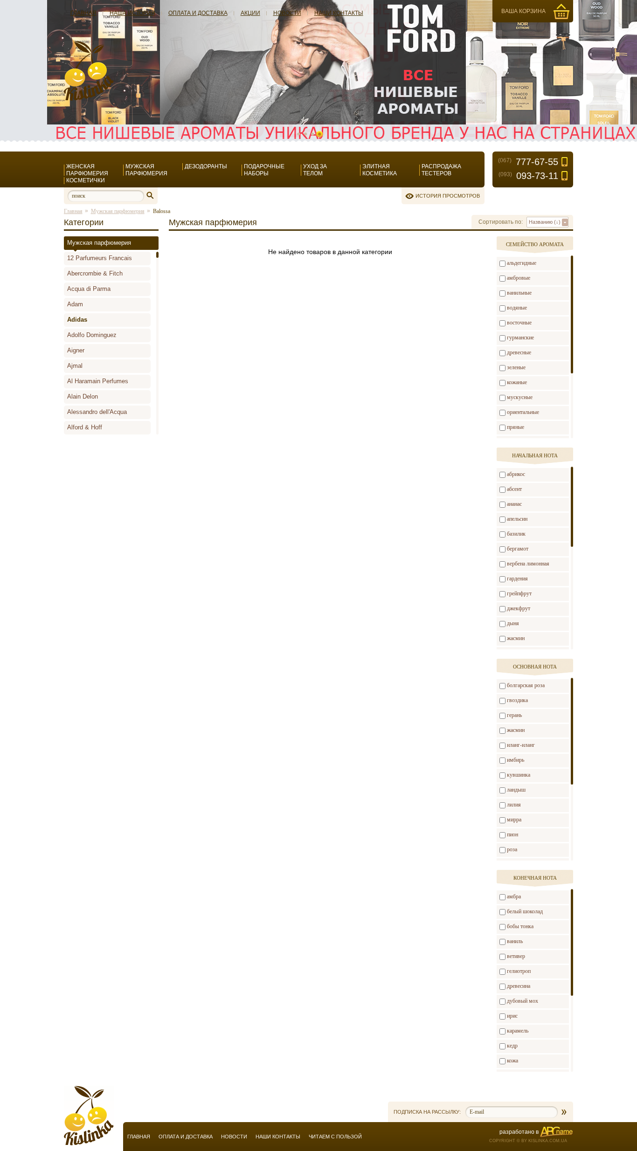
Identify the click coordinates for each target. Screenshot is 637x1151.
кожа (512, 1060)
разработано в (519, 1132)
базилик (516, 534)
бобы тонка (520, 926)
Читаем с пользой (335, 1136)
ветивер (516, 956)
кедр (512, 1045)
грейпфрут (519, 593)
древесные (519, 352)
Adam (75, 304)
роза (512, 849)
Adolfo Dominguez (92, 334)
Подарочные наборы (264, 170)
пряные (515, 427)
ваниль (515, 941)
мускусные (520, 397)
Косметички (85, 180)
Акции (250, 13)
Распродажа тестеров (441, 170)
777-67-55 (528, 162)
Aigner (75, 350)
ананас (514, 504)
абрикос (516, 474)
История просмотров (447, 196)
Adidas (77, 319)
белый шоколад (525, 911)
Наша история (132, 13)
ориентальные (523, 412)
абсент (514, 489)
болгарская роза (526, 685)
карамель (517, 1031)
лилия (514, 804)
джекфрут (518, 608)
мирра (514, 819)
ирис (512, 1016)
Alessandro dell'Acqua (97, 411)
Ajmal (75, 365)
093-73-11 (528, 176)
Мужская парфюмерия (146, 170)
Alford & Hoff (84, 427)
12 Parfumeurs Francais (99, 258)
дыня (513, 623)
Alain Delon (82, 396)
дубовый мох (522, 1001)
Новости (287, 13)
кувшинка (518, 775)
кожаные (517, 382)
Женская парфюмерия (87, 170)
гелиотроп (519, 971)
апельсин (517, 519)
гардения (517, 578)
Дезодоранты (206, 166)
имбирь (515, 760)
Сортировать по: (500, 222)
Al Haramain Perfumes (97, 381)
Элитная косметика (379, 170)
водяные (517, 307)
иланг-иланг (521, 745)
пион (512, 834)
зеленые (516, 367)
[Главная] (89, 99)
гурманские (520, 337)
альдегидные (521, 263)
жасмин (516, 638)
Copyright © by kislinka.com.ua (528, 1140)
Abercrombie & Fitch (95, 273)
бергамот (517, 548)
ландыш (516, 790)
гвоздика (517, 700)
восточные (519, 322)
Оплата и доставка (198, 13)
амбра (514, 896)
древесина (518, 986)
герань (514, 715)
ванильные (519, 293)
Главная (83, 13)
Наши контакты (338, 13)
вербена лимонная (528, 563)
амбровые (518, 278)
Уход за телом (315, 170)
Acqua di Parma (89, 288)
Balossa (161, 211)
